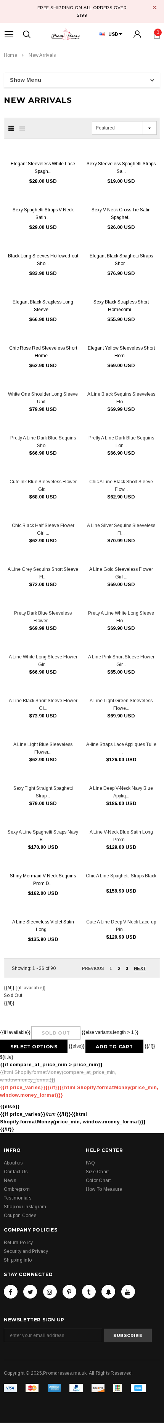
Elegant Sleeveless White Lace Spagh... (43, 167)
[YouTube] (128, 1292)
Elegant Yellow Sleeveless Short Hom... (121, 351)
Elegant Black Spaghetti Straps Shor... (121, 259)
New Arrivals (42, 55)
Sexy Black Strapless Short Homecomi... (121, 305)
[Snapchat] (108, 1292)
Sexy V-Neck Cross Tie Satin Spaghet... (121, 213)
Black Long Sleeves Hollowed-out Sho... (43, 259)
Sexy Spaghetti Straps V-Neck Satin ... (43, 213)
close (154, 7)
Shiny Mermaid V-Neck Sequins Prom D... (43, 879)
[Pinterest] (69, 1292)
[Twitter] (30, 1292)
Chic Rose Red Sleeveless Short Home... (43, 351)
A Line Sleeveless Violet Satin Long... (43, 925)
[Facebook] (11, 1292)
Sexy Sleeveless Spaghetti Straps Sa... (121, 167)
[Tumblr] (89, 1292)
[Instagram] (50, 1292)
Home (10, 55)
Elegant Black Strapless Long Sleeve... (43, 305)
